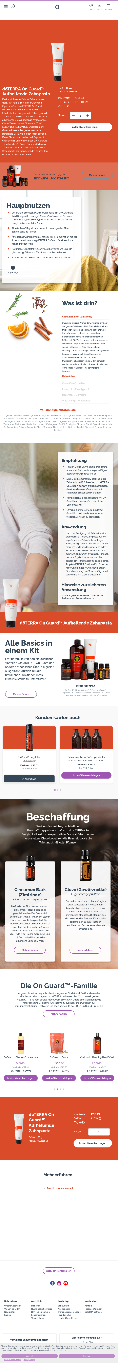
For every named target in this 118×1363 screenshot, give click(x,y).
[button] (55, 790)
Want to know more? (12, 1360)
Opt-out (87, 1356)
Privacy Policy (29, 1360)
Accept (29, 1356)
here (65, 1350)
